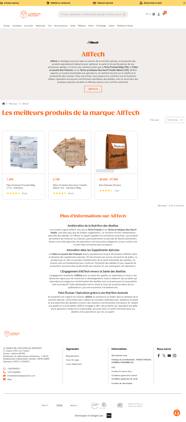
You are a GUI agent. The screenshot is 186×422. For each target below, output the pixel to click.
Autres (112, 25)
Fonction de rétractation (122, 383)
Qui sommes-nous (119, 355)
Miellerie (82, 25)
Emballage (101, 25)
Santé (72, 25)
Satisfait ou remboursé (60, 3)
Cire (50, 25)
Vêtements (40, 25)
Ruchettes (17, 25)
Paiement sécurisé (105, 3)
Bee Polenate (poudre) (110, 185)
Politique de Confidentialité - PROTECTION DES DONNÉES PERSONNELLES (131, 361)
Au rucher (28, 25)
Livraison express (11, 3)
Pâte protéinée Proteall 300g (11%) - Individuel (21, 186)
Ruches (7, 25)
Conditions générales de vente (125, 379)
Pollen (91, 25)
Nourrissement (60, 25)
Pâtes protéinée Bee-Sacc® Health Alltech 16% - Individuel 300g (70, 186)
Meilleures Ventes (125, 25)
